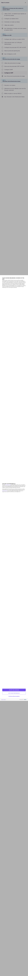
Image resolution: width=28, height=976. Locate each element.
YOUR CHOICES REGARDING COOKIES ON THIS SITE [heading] (13, 278)
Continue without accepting (14, 696)
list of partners (4, 490)
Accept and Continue (14, 689)
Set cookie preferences (14, 693)
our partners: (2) (8, 484)
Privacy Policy (3, 699)
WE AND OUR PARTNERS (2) (8, 483)
